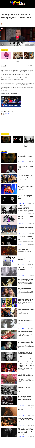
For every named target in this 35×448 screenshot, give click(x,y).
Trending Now (4, 50)
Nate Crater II (21, 203)
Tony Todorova (22, 275)
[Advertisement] (17, 125)
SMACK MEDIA (21, 161)
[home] (17, 3)
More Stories (4, 151)
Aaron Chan (7, 23)
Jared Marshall (22, 223)
